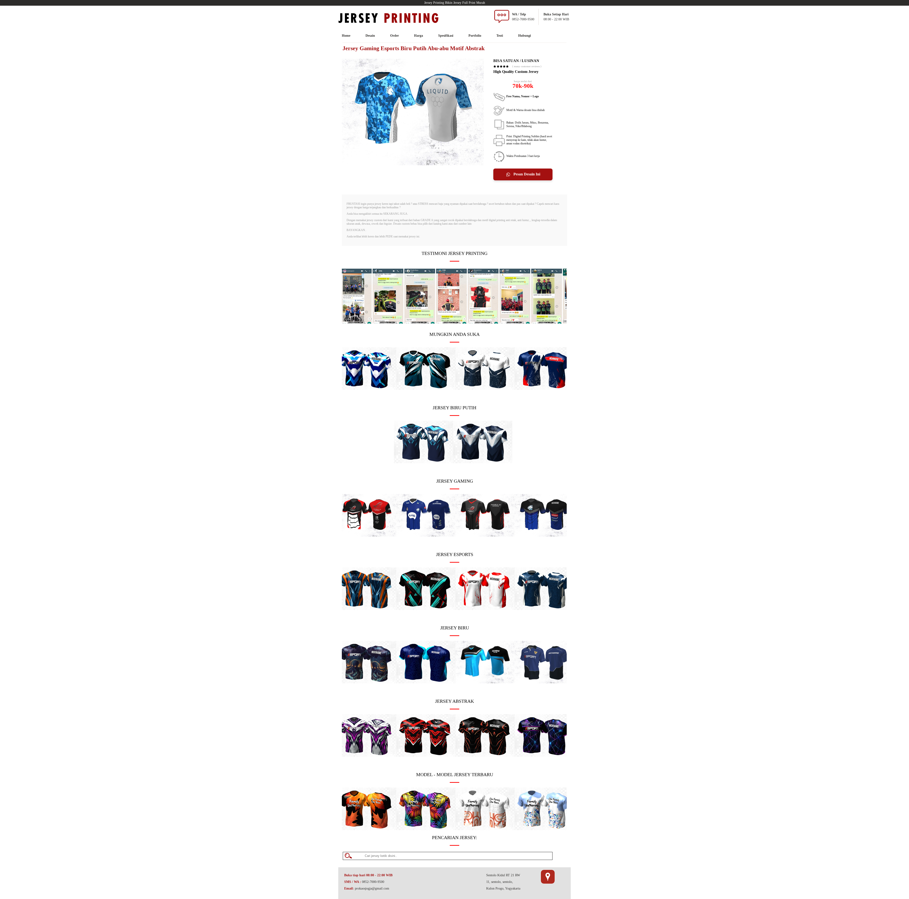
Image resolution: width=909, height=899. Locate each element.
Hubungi (524, 35)
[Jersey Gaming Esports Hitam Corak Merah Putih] (366, 535)
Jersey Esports (454, 554)
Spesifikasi (445, 35)
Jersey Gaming (454, 481)
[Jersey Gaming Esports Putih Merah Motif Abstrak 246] (485, 609)
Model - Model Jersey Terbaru (454, 774)
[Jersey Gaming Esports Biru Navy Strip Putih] (425, 535)
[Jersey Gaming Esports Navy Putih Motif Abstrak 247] (485, 389)
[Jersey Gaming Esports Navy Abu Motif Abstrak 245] (544, 609)
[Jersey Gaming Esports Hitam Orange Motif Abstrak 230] (485, 755)
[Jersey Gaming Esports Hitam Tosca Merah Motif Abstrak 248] (425, 609)
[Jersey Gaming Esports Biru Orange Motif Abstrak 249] (366, 609)
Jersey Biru (454, 627)
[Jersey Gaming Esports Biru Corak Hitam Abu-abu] (485, 682)
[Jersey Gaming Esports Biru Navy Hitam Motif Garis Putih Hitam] (544, 535)
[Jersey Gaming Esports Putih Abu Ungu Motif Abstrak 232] (366, 755)
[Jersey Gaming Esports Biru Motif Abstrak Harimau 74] (544, 389)
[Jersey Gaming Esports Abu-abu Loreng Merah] (485, 535)
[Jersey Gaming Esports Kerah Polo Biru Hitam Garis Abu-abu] (544, 682)
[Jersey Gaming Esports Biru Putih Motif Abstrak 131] (366, 389)
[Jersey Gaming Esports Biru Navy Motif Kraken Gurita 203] (366, 682)
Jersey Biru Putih (454, 407)
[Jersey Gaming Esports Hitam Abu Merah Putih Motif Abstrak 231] (425, 755)
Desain (370, 35)
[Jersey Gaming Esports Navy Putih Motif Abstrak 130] (482, 462)
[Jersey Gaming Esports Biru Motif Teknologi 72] (425, 682)
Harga (418, 35)
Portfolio (474, 35)
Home (346, 35)
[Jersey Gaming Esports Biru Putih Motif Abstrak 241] (423, 462)
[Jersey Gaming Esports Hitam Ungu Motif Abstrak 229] (544, 755)
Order (394, 35)
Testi (499, 35)
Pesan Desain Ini (526, 174)
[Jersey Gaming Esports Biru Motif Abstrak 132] (425, 389)
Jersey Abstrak (454, 701)
